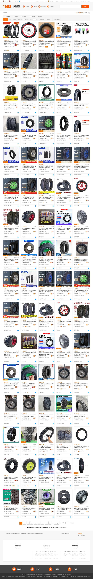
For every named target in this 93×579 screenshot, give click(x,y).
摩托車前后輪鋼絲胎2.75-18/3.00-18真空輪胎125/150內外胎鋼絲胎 (29, 73)
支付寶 (72, 576)
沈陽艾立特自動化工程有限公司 (85, 551)
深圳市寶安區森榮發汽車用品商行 (78, 44)
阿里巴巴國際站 (11, 576)
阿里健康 (81, 576)
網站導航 (69, 574)
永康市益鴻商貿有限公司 (43, 449)
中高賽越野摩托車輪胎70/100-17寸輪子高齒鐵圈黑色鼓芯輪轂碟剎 (46, 447)
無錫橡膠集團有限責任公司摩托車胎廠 (42, 554)
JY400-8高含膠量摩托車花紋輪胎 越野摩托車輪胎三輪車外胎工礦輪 (28, 198)
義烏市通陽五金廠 (77, 231)
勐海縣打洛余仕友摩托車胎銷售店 (56, 554)
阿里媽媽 (48, 576)
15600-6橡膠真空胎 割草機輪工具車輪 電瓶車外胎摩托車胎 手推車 (46, 509)
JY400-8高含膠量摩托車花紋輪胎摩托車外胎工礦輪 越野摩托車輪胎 (11, 73)
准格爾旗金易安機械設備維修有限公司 (71, 554)
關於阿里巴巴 (59, 574)
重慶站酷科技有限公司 (8, 44)
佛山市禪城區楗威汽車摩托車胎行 (49, 554)
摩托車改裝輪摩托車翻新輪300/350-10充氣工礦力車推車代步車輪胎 (81, 167)
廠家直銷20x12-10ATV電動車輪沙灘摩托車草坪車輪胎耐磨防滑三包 (11, 136)
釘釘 (78, 576)
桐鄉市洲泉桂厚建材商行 (78, 387)
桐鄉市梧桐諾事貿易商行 (26, 418)
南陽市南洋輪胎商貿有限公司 (61, 200)
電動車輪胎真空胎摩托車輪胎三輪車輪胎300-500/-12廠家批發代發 (11, 167)
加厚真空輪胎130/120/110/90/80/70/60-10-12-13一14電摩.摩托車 (11, 229)
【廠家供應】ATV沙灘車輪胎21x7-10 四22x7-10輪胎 (11, 447)
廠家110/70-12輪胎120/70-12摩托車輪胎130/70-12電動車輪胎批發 (46, 198)
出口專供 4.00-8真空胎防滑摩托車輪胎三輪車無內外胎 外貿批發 (46, 260)
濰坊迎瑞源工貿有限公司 (61, 262)
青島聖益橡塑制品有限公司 (8, 449)
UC (69, 576)
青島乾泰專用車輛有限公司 (26, 262)
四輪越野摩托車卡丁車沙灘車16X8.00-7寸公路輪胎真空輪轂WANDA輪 (81, 509)
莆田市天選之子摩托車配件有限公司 (78, 76)
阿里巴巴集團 (4, 576)
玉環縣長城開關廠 (67, 551)
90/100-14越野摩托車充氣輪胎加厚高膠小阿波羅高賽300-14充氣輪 (46, 105)
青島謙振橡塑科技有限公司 (26, 231)
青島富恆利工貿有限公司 (26, 480)
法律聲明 (45, 574)
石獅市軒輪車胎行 (46, 558)
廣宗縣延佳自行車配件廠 (78, 480)
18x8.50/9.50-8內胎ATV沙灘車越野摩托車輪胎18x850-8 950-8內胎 (29, 260)
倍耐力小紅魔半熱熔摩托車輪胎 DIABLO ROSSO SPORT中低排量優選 (11, 105)
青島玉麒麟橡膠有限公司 (61, 418)
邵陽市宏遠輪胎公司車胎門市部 (41, 556)
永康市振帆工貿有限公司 (61, 44)
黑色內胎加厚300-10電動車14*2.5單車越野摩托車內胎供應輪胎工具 (11, 260)
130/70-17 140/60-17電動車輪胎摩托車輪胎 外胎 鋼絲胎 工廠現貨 (46, 73)
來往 (76, 576)
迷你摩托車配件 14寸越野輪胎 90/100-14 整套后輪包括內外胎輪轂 (29, 105)
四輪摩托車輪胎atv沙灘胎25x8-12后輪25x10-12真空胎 (64, 260)
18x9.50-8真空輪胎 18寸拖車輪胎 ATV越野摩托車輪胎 (29, 229)
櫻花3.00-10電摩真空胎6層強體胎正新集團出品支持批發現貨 (46, 229)
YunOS (59, 576)
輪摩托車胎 (67, 533)
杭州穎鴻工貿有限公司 (26, 107)
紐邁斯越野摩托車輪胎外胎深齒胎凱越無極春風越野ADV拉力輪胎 (11, 42)
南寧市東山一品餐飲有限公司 (77, 554)
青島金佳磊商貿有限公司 (43, 107)
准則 (65, 556)
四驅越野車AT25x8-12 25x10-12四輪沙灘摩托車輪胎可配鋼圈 (29, 447)
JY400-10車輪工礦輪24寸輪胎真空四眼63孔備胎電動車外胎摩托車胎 (29, 167)
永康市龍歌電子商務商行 (61, 107)
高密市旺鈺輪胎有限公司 (8, 511)
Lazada (89, 576)
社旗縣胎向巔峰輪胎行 (61, 480)
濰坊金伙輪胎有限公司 (8, 138)
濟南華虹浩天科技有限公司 (84, 554)
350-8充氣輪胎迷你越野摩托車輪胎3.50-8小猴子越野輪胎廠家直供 (64, 509)
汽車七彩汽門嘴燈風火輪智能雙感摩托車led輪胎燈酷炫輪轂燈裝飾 (81, 42)
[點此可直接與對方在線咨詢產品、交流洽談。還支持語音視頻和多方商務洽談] (18, 50)
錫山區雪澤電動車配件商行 (43, 200)
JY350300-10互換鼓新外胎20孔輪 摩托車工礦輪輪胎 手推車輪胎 (46, 136)
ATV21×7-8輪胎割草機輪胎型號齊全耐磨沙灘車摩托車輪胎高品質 (64, 416)
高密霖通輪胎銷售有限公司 (61, 449)
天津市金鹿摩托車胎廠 (39, 551)
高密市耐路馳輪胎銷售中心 (26, 449)
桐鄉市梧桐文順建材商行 (78, 262)
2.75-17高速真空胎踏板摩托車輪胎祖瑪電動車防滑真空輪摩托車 (81, 416)
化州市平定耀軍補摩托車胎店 (56, 551)
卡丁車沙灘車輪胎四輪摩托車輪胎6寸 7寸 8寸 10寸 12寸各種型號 (81, 229)
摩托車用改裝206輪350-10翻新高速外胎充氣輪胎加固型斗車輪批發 (64, 167)
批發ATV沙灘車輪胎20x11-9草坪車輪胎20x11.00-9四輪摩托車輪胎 (64, 447)
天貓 (31, 576)
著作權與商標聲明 (39, 574)
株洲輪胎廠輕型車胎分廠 (55, 558)
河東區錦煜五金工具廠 (8, 76)
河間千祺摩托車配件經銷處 (43, 231)
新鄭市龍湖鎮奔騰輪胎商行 (61, 76)
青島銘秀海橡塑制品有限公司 (61, 138)
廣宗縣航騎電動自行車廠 (43, 262)
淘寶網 (28, 576)
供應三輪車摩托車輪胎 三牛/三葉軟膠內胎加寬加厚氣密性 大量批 (46, 42)
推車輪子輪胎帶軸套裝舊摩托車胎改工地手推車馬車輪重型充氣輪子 (81, 260)
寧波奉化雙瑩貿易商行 (26, 76)
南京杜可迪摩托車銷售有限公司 (8, 107)
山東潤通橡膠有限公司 (78, 107)
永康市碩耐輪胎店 (77, 511)
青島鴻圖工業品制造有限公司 (8, 480)
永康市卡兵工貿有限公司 (78, 200)
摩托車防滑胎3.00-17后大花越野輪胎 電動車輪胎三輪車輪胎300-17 (46, 478)
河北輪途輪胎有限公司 (26, 138)
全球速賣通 (24, 576)
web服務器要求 (82, 556)
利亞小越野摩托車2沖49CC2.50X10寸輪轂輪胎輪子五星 (81, 198)
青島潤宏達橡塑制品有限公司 (26, 44)
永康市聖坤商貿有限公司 (61, 511)
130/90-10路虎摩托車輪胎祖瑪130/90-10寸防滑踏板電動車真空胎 (64, 105)
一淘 (38, 576)
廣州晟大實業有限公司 (43, 76)
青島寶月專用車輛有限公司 (61, 231)
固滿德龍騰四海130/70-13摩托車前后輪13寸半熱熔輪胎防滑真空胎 (81, 73)
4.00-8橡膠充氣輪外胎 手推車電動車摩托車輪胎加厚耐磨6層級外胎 (11, 478)
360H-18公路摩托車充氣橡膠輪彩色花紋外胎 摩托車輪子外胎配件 (81, 105)
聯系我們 (64, 574)
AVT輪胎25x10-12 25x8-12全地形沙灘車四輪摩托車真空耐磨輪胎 (46, 416)
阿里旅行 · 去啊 (42, 576)
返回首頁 (57, 527)
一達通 (85, 576)
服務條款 (49, 574)
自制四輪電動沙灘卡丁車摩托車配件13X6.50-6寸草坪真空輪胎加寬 (64, 42)
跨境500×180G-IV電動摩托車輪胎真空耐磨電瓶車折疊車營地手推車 (64, 229)
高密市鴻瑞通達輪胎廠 (43, 480)
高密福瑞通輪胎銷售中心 (43, 418)
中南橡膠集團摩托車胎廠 (47, 551)
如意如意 (65, 558)
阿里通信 (64, 576)
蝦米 (51, 576)
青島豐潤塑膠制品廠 (43, 511)
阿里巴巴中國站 (18, 576)
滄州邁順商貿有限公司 (43, 44)
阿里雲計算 (55, 576)
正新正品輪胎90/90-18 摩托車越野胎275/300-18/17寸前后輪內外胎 (64, 73)
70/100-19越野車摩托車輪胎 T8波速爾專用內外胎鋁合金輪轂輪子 (29, 42)
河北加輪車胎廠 (46, 556)
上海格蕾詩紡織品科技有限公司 (77, 556)
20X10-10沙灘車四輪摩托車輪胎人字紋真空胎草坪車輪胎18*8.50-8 (29, 509)
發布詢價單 (80, 533)
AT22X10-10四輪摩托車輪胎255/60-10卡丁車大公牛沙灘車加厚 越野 (11, 509)
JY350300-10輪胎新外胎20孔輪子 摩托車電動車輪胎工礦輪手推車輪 (11, 198)
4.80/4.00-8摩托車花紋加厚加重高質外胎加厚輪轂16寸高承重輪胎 (29, 478)
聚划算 (34, 576)
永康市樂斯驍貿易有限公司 (78, 449)
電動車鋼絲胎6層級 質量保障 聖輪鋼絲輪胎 (81, 478)
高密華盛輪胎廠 (25, 511)
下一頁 (56, 523)
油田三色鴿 (73, 558)
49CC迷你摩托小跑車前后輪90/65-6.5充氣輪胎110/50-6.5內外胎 (64, 198)
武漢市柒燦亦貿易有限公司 (8, 418)
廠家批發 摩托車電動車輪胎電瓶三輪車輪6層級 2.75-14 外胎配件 (81, 447)
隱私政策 (54, 574)
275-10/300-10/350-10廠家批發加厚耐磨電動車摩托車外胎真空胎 (46, 167)
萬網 (67, 576)
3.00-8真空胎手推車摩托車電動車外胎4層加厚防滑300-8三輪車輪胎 (29, 136)
